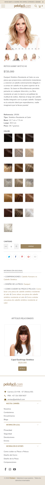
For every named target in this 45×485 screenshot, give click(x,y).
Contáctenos (9, 412)
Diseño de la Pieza (11, 459)
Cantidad (8, 241)
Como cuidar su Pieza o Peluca (16, 451)
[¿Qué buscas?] (35, 6)
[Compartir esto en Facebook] (15, 256)
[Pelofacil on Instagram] (10, 469)
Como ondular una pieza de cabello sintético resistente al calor (21, 300)
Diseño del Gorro (10, 455)
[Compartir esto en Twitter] (9, 256)
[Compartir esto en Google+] (28, 256)
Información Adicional (13, 271)
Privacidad (8, 430)
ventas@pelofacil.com (16, 399)
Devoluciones (9, 437)
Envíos (6, 441)
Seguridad (8, 434)
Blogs (6, 419)
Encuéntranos (9, 416)
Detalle (22, 368)
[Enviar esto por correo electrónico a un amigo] (35, 256)
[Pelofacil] (22, 6)
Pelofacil (12, 478)
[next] (39, 31)
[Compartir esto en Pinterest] (22, 256)
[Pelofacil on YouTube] (14, 469)
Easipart (27, 284)
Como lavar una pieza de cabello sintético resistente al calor (22, 291)
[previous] (6, 31)
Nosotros (7, 409)
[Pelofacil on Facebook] (6, 469)
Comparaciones (10, 462)
